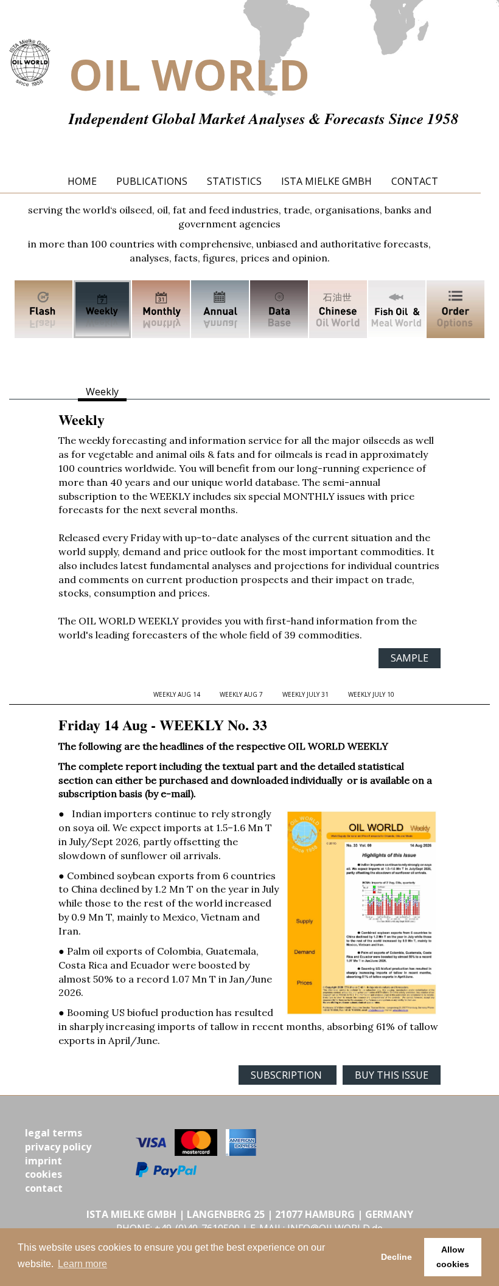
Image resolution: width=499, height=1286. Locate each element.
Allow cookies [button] (452, 1257)
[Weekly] (102, 308)
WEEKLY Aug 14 (176, 694)
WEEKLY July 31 (305, 694)
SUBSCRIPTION (287, 1075)
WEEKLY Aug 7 (241, 694)
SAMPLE (409, 658)
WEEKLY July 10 (371, 694)
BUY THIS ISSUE (391, 1075)
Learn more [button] (82, 1264)
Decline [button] (396, 1257)
